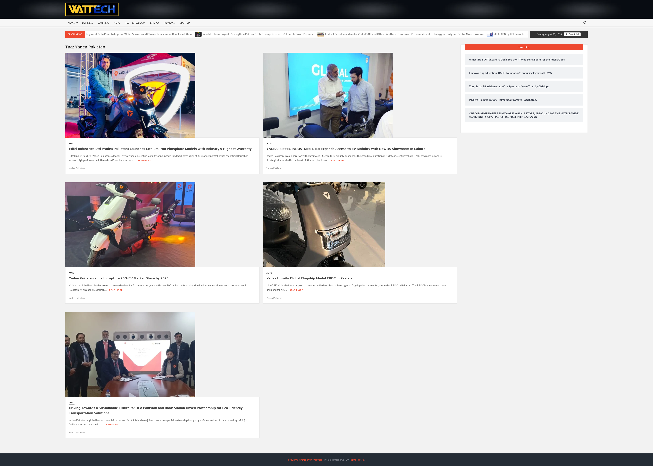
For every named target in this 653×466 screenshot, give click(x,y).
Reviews (169, 22)
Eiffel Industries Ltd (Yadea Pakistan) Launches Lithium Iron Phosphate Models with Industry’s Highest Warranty (160, 149)
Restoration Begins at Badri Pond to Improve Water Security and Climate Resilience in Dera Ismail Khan (102, 34)
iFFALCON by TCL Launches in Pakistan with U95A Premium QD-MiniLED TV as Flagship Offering (521, 34)
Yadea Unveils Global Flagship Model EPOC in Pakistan (310, 278)
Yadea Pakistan (77, 168)
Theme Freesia (356, 459)
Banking (103, 22)
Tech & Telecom (135, 22)
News (71, 22)
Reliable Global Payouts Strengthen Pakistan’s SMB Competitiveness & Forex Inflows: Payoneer (229, 34)
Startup (185, 22)
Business (87, 22)
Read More (144, 160)
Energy (155, 22)
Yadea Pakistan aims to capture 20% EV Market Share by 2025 (119, 278)
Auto (117, 22)
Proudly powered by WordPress (305, 459)
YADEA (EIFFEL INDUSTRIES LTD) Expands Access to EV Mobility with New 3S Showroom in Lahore (345, 149)
